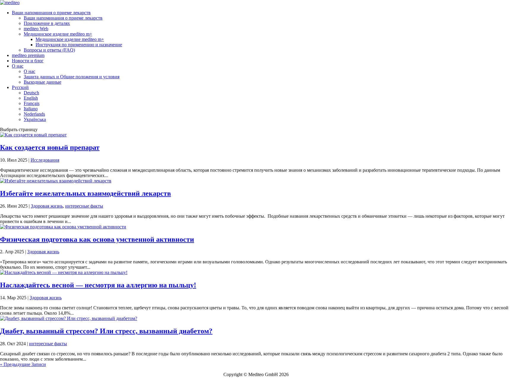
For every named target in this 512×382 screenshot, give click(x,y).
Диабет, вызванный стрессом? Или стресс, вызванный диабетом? (106, 331)
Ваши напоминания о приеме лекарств (51, 12)
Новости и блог (28, 60)
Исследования (45, 160)
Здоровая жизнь (47, 205)
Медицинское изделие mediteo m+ (58, 33)
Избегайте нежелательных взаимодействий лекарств (85, 193)
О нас (17, 66)
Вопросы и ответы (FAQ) (49, 49)
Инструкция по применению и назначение (79, 44)
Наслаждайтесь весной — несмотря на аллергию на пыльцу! (98, 285)
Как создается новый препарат (50, 147)
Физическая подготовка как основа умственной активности (97, 239)
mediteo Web (36, 28)
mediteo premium (28, 55)
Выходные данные (42, 82)
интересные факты (84, 205)
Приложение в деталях (47, 23)
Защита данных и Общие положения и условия (71, 76)
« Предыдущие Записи (23, 364)
